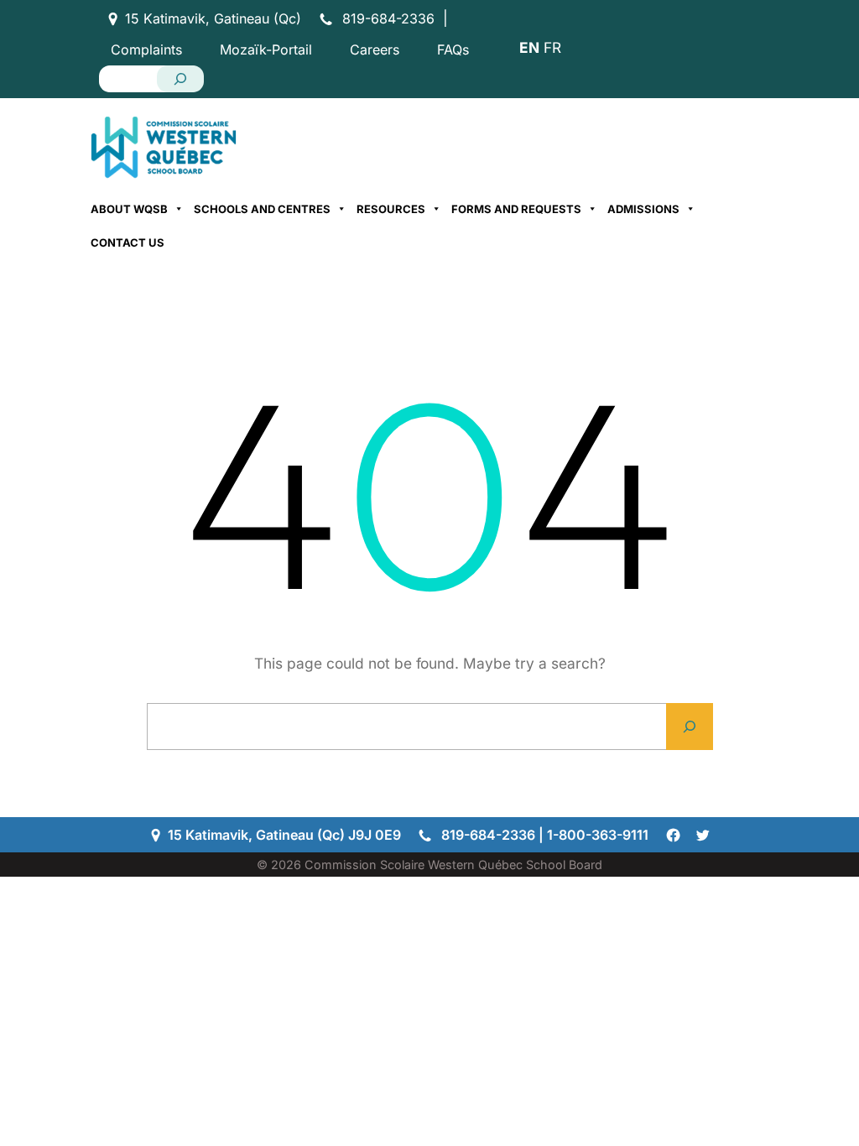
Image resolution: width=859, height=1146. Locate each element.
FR (552, 47)
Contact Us (127, 242)
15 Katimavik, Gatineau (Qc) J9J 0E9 (284, 834)
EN (529, 47)
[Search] (180, 78)
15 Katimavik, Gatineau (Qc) (213, 18)
